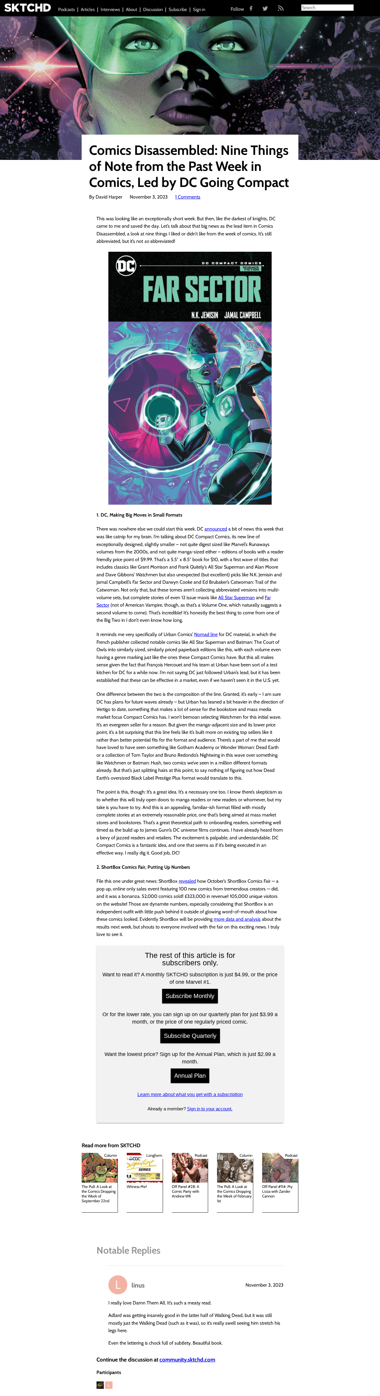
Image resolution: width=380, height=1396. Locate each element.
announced (216, 529)
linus (138, 1285)
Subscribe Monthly (190, 996)
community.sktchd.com (187, 1359)
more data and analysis (237, 919)
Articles (88, 9)
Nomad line (206, 634)
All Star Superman (236, 597)
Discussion (153, 9)
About (131, 9)
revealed (187, 881)
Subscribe (178, 9)
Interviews (110, 9)
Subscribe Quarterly (190, 1036)
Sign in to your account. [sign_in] (209, 1108)
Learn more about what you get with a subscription (190, 1094)
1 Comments (187, 197)
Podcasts (66, 9)
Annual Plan (190, 1075)
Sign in (199, 9)
